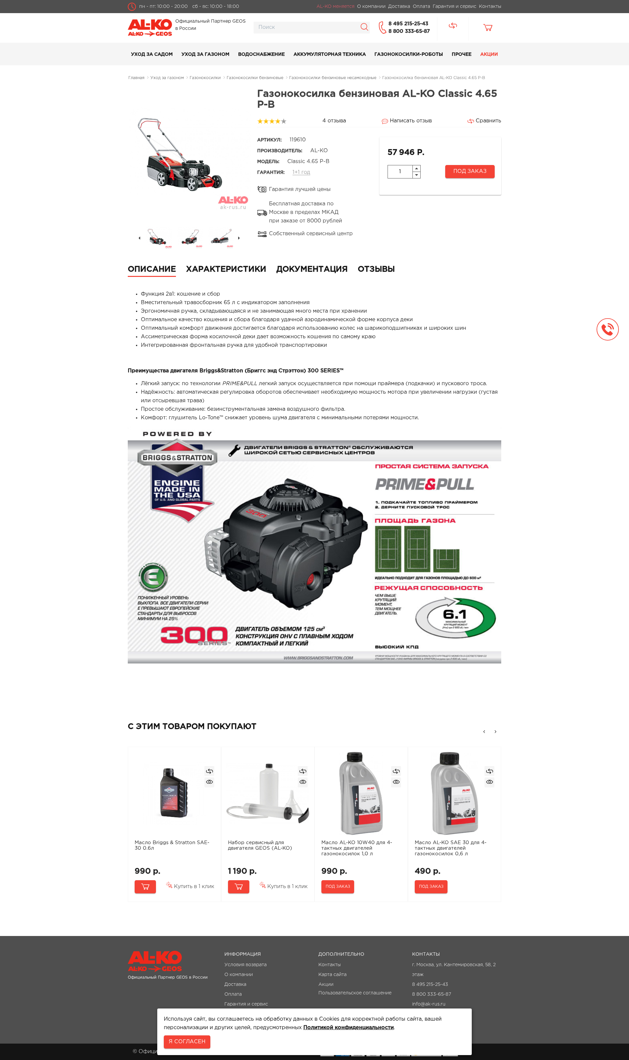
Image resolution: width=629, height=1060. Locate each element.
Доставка (235, 985)
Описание (152, 269)
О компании (238, 975)
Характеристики (226, 269)
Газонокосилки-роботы (408, 54)
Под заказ (469, 171)
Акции (489, 54)
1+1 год (301, 172)
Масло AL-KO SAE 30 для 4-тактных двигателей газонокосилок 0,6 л (450, 848)
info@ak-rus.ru (429, 1004)
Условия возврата (245, 965)
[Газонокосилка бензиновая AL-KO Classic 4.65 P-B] (159, 236)
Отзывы (376, 269)
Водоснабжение (261, 54)
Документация (312, 269)
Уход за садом (152, 54)
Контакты (329, 965)
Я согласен (187, 1041)
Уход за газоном (205, 54)
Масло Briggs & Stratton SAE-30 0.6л (172, 845)
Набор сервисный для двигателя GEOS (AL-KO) (260, 845)
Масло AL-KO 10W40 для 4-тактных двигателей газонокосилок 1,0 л (356, 848)
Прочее (461, 54)
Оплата (233, 994)
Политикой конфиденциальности (348, 1027)
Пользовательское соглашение (354, 993)
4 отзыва (334, 120)
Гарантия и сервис (246, 1004)
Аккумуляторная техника (330, 54)
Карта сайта (332, 975)
